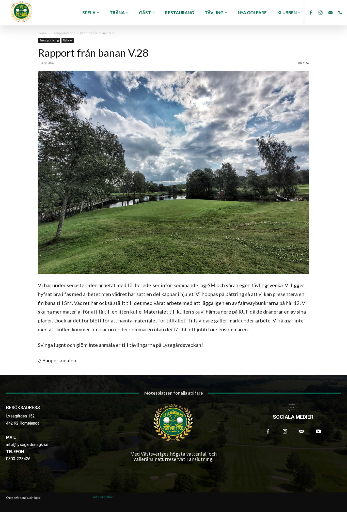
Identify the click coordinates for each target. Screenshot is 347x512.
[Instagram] (320, 13)
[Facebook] (310, 13)
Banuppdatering (63, 33)
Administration (103, 497)
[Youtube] (318, 431)
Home (42, 33)
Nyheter (68, 40)
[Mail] (330, 13)
